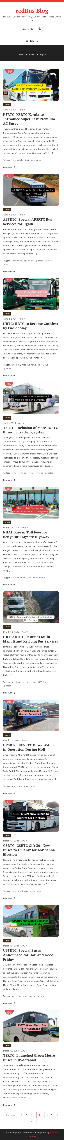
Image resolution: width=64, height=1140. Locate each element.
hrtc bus (15, 365)
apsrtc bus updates (33, 261)
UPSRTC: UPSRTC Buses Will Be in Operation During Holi (29, 747)
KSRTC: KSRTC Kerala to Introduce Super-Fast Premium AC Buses (29, 119)
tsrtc (13, 473)
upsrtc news (30, 786)
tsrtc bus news (25, 473)
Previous (10, 1115)
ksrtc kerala (17, 160)
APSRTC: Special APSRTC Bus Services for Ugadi (27, 221)
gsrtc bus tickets (19, 891)
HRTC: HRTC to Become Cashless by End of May (30, 325)
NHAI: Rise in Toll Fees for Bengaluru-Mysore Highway (26, 534)
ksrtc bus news (19, 577)
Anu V (22, 109)
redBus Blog (32, 10)
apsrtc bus (16, 261)
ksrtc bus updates (38, 577)
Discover (8, 167)
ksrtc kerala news (34, 160)
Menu (34, 40)
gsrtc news (35, 891)
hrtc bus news (29, 365)
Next (32, 1121)
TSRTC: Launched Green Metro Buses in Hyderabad (29, 1057)
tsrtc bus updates (44, 473)
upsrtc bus (16, 786)
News (7, 104)
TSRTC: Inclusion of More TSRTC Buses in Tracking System (30, 429)
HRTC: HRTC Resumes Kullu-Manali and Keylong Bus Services (30, 638)
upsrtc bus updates (21, 996)
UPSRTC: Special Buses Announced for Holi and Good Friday (28, 954)
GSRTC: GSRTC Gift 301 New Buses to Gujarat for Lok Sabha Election (29, 850)
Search (26, 29)
